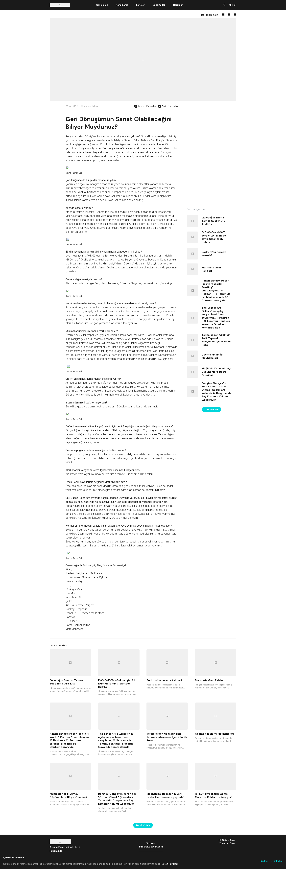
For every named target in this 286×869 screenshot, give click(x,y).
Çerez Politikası (170, 864)
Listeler (140, 5)
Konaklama (122, 5)
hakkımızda (56, 851)
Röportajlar (159, 5)
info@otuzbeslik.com (151, 846)
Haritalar (178, 5)
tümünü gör (211, 409)
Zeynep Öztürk (91, 106)
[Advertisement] (211, 154)
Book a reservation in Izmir (65, 847)
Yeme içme (102, 5)
